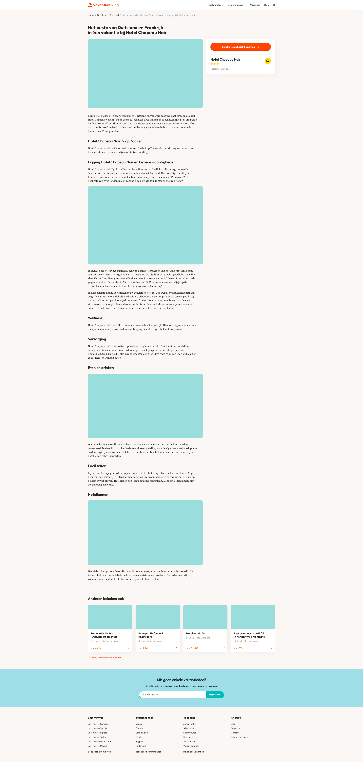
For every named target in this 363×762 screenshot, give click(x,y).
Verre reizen (189, 741)
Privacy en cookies (240, 737)
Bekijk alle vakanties (193, 752)
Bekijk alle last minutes (99, 752)
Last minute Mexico (97, 745)
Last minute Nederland (99, 741)
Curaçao (140, 728)
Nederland (141, 745)
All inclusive (188, 728)
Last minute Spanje (97, 728)
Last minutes (189, 732)
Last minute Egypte (97, 732)
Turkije (139, 737)
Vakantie (106, 5)
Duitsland (101, 15)
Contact (235, 732)
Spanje (139, 723)
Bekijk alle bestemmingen (149, 752)
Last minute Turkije (97, 737)
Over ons (235, 728)
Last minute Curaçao (98, 723)
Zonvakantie (189, 723)
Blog (233, 723)
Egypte (139, 741)
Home (91, 15)
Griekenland (142, 732)
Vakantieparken (191, 745)
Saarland (114, 15)
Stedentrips (189, 737)
